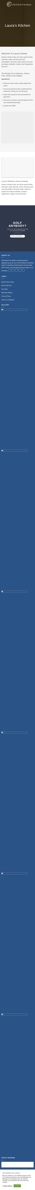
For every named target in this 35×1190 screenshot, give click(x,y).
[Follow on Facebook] (9, 270)
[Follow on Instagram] (13, 270)
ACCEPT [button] (17, 1185)
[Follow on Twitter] (16, 270)
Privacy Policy (6, 296)
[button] (2, 4)
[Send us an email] (19, 270)
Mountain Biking (6, 292)
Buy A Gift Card (6, 285)
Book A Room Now (7, 282)
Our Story (4, 289)
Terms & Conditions (7, 300)
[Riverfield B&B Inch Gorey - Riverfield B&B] (18, 4)
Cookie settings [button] (7, 1186)
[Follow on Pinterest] (23, 270)
